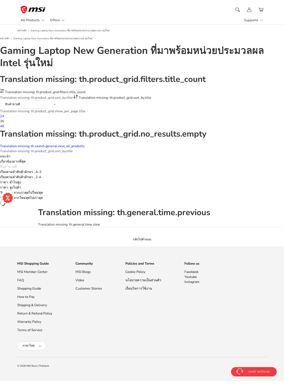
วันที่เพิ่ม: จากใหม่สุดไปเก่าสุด (21, 198)
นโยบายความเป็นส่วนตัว (143, 280)
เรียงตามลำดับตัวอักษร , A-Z (20, 172)
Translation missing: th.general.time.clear (69, 224)
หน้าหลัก (22, 30)
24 (2, 116)
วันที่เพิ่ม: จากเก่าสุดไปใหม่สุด (21, 192)
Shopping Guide (29, 288)
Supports (251, 20)
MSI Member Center (32, 272)
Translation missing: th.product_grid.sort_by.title (37, 97)
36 (2, 121)
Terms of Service (29, 330)
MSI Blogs (83, 272)
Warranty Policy (29, 321)
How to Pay (26, 297)
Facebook (191, 272)
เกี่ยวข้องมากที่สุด (13, 161)
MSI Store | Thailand (37, 366)
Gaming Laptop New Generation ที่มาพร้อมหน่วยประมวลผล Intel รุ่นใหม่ (70, 30)
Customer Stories (88, 288)
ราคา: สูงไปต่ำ (10, 187)
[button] (260, 9)
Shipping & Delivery (32, 305)
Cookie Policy (135, 272)
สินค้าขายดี (8, 166)
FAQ (20, 280)
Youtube (190, 277)
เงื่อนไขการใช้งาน (138, 288)
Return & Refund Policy (34, 313)
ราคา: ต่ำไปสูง (10, 182)
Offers (55, 20)
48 (2, 126)
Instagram (191, 282)
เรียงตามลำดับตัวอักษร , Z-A (20, 177)
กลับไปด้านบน (142, 239)
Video (79, 280)
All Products (30, 20)
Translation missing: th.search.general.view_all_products (42, 146)
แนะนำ (5, 156)
